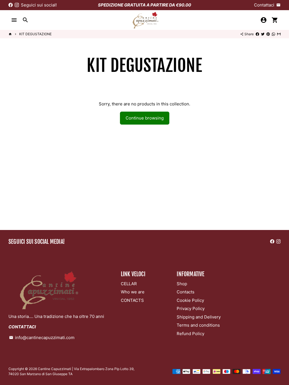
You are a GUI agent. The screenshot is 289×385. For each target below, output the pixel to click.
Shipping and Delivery (199, 317)
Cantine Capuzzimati (54, 369)
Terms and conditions (198, 325)
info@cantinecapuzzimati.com (42, 337)
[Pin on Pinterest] (268, 34)
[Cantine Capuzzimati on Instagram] (17, 5)
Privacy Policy (191, 308)
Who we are (132, 292)
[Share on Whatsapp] (273, 34)
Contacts (185, 292)
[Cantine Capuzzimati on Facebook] (10, 5)
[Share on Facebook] (257, 34)
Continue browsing (145, 118)
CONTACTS (132, 300)
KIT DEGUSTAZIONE (35, 34)
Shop (182, 283)
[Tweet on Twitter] (262, 34)
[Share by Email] (279, 34)
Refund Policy (190, 333)
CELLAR (129, 283)
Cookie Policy (190, 300)
